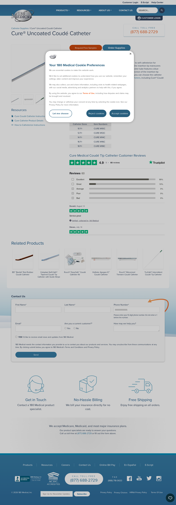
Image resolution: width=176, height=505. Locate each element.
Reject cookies (96, 113)
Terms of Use (88, 93)
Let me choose (60, 113)
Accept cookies (120, 113)
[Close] (130, 54)
